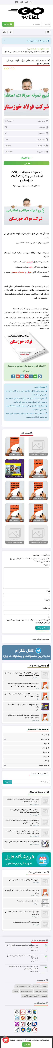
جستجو (7, 24)
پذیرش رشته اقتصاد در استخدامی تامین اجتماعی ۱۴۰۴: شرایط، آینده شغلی (23, 800)
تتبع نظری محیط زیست (23, 986)
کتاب (45, 761)
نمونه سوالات (42, 765)
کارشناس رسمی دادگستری (30, 996)
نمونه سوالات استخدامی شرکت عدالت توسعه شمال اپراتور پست (22, 912)
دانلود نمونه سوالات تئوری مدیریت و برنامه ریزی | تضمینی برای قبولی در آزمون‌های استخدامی (23, 684)
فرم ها (45, 756)
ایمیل (47, 599)
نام (48, 591)
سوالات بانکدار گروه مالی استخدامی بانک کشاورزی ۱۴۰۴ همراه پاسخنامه (22, 716)
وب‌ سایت (46, 608)
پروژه (45, 743)
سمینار (45, 752)
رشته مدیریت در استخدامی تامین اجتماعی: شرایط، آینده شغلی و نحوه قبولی (22, 821)
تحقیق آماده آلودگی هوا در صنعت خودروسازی (24, 880)
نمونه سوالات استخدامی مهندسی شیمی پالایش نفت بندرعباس (22, 946)
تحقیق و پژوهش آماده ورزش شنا (28, 901)
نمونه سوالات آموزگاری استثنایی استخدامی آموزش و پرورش (22, 891)
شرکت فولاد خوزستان (21, 178)
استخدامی (8, 145)
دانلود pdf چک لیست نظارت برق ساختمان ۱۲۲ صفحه (23, 705)
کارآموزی (44, 996)
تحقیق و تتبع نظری (41, 991)
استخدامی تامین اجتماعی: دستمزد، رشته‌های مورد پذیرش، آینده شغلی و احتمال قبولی (22, 832)
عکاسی (16, 991)
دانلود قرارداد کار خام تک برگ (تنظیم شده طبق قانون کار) (22, 957)
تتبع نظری (36, 986)
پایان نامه (44, 739)
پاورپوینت (44, 735)
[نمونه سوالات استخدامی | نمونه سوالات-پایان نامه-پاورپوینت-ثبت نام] (26, 13)
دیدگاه (47, 565)
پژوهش (44, 748)
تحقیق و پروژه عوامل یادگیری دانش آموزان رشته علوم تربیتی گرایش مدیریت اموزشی (21, 674)
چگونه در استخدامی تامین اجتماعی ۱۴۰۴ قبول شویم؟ (21, 841)
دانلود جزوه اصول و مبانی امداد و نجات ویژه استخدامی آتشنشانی (23, 967)
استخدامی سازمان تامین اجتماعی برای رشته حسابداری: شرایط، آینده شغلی (24, 811)
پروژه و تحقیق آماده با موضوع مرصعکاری (26, 922)
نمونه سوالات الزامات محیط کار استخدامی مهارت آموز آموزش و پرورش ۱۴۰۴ (21, 695)
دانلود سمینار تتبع (26, 991)
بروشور (44, 986)
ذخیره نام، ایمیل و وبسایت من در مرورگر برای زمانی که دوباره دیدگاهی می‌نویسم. (28, 621)
